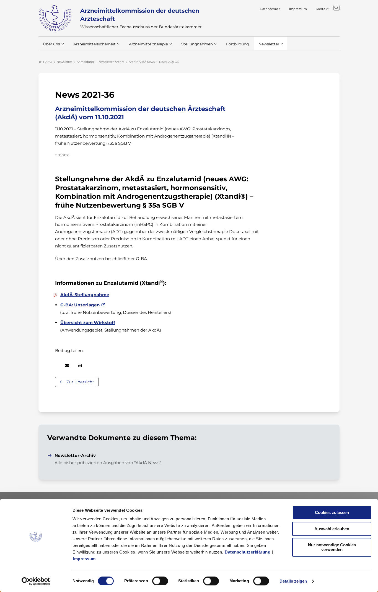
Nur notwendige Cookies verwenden (332, 547)
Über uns (51, 44)
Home (47, 62)
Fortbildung (237, 44)
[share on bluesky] (55, 365)
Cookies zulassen (332, 512)
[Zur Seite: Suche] (336, 8)
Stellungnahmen (197, 44)
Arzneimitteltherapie (148, 44)
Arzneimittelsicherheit (94, 44)
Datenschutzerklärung (247, 552)
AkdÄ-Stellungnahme (84, 294)
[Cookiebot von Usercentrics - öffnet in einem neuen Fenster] (36, 581)
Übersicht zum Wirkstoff (87, 322)
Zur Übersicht (80, 381)
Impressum (84, 558)
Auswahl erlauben (331, 528)
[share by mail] (66, 365)
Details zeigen (293, 581)
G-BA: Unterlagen (80, 304)
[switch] (160, 581)
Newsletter (268, 44)
